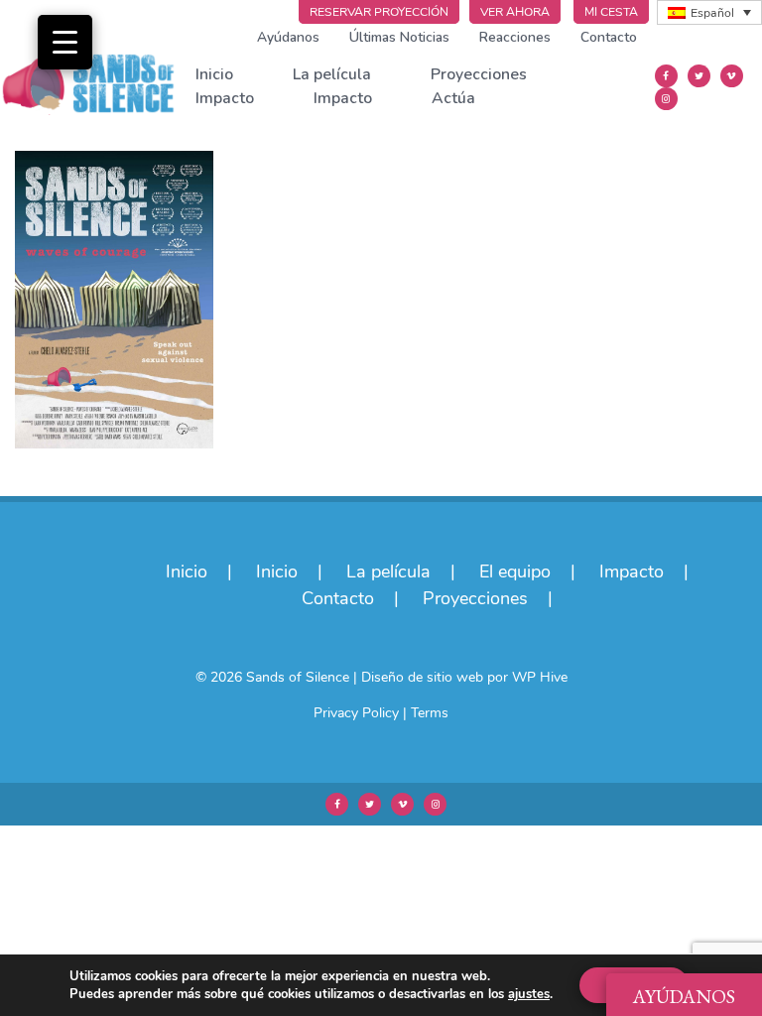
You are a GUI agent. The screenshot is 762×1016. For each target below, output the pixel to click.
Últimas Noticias (399, 37)
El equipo (515, 571)
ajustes (529, 994)
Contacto (608, 37)
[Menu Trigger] (65, 42)
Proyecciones (479, 74)
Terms (429, 712)
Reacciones (515, 37)
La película (332, 74)
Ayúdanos (288, 37)
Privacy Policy (356, 712)
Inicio (214, 74)
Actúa (453, 98)
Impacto (224, 98)
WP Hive (540, 677)
